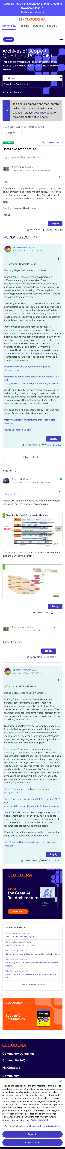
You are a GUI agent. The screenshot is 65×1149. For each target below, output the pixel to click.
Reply (55, 223)
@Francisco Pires (11, 494)
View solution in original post (17, 429)
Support (52, 25)
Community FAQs (14, 1060)
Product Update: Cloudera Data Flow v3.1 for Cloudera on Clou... (30, 976)
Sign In (9, 39)
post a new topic (43, 112)
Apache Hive (34, 157)
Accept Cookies (32, 1142)
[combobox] (32, 84)
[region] (32, 1112)
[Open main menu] (61, 39)
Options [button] (10, 132)
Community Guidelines (18, 1053)
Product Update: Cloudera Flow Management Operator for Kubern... (31, 964)
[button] (59, 177)
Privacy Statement (39, 1120)
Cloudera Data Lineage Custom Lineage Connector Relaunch (32, 954)
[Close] (60, 1081)
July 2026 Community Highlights (19, 936)
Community (9, 25)
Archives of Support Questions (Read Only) (24, 127)
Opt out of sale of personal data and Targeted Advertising (32, 1126)
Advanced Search (12, 92)
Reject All (32, 1134)
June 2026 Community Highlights (20, 945)
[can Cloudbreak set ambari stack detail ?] (3, 457)
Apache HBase (18, 157)
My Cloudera (11, 1067)
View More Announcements (32, 984)
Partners (38, 25)
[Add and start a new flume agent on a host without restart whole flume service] (61, 457)
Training (24, 25)
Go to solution (50, 142)
